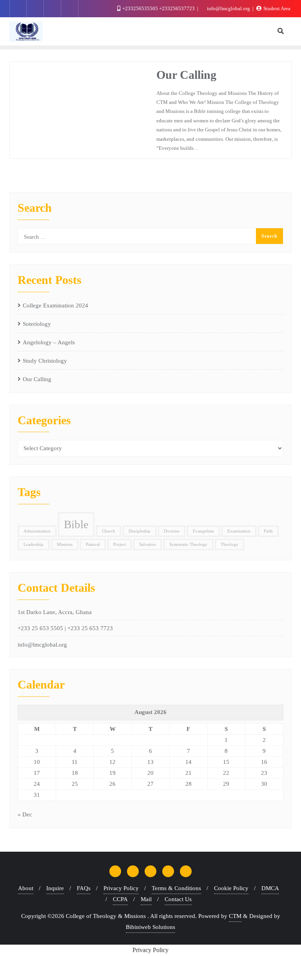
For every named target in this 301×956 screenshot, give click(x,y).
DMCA (270, 888)
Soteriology (37, 324)
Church (108, 531)
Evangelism (203, 531)
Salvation (147, 544)
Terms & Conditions (176, 888)
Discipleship (139, 531)
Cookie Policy (231, 888)
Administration (37, 531)
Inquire (55, 888)
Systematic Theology (188, 544)
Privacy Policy (121, 888)
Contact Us (178, 899)
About (25, 888)
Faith (268, 531)
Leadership (34, 544)
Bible (76, 524)
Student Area (276, 8)
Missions (65, 544)
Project (119, 544)
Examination (238, 531)
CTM (235, 916)
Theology (229, 544)
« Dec (25, 814)
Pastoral (93, 544)
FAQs (84, 888)
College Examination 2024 (55, 305)
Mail (146, 899)
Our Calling (186, 75)
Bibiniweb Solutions (150, 927)
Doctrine (172, 531)
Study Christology (45, 361)
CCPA (120, 899)
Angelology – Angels (49, 342)
